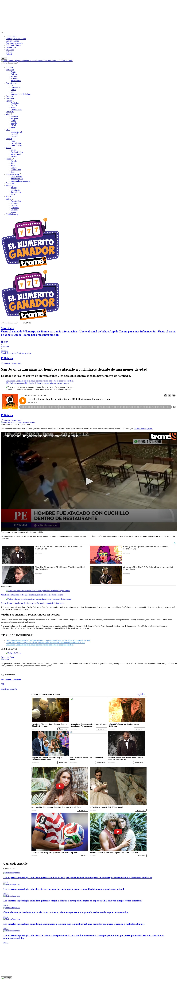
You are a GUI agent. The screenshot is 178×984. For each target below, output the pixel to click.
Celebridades (16, 87)
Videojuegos (15, 190)
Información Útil (17, 179)
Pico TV (9, 52)
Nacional (14, 76)
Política (13, 72)
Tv (12, 85)
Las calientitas (16, 143)
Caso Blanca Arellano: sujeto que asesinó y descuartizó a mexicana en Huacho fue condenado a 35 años (45, 643)
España (13, 150)
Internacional (16, 81)
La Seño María (16, 110)
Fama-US (14, 136)
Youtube (14, 123)
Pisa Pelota (10, 50)
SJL (2, 684)
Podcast (9, 54)
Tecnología (10, 185)
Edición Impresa (12, 214)
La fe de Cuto (11, 47)
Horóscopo (10, 98)
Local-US (14, 134)
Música (13, 90)
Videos (8, 199)
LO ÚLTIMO (11, 36)
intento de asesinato (9, 689)
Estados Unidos (17, 152)
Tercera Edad (16, 170)
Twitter (13, 121)
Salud (13, 163)
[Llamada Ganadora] (30, 268)
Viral (8, 114)
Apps (13, 194)
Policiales (14, 74)
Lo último (9, 67)
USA (8, 130)
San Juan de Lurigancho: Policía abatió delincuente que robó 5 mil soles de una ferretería (40, 381)
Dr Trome (14, 210)
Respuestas (10, 112)
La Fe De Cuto (16, 145)
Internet (13, 188)
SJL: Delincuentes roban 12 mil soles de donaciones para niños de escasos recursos (37, 383)
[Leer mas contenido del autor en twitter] (5, 659)
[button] (27, 323)
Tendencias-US (16, 132)
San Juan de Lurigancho (11, 679)
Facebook (14, 116)
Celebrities (15, 208)
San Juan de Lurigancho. (143, 429)
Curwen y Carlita (12, 41)
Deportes (9, 96)
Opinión (9, 101)
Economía (14, 78)
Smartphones (16, 192)
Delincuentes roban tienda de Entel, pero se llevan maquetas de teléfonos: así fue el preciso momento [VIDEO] (48, 640)
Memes (13, 127)
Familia (9, 159)
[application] (89, 481)
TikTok (13, 125)
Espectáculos (11, 83)
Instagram (14, 118)
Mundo (8, 148)
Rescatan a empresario (14, 43)
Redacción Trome (28, 422)
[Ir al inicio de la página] (6, 977)
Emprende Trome (12, 174)
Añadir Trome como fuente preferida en (16, 353)
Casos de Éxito (16, 177)
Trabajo (13, 168)
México (13, 156)
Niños (13, 165)
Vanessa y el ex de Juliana (16, 39)
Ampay (13, 107)
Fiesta (13, 141)
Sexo (13, 172)
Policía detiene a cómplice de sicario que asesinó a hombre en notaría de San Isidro (32, 603)
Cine (12, 92)
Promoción (10, 183)
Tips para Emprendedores (20, 181)
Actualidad (10, 70)
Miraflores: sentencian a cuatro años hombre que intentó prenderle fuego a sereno (32, 595)
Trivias (8, 196)
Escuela (14, 161)
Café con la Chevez (13, 45)
